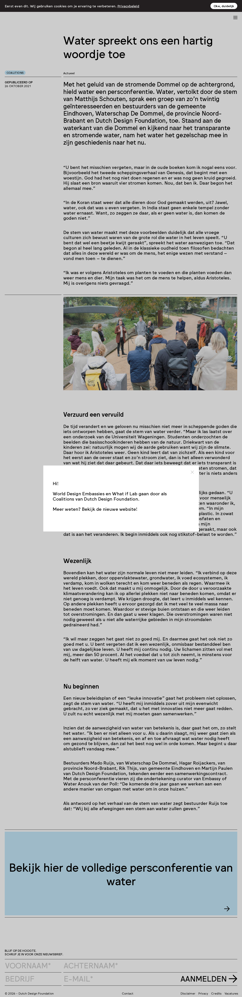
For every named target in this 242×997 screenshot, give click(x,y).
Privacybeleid (128, 6)
